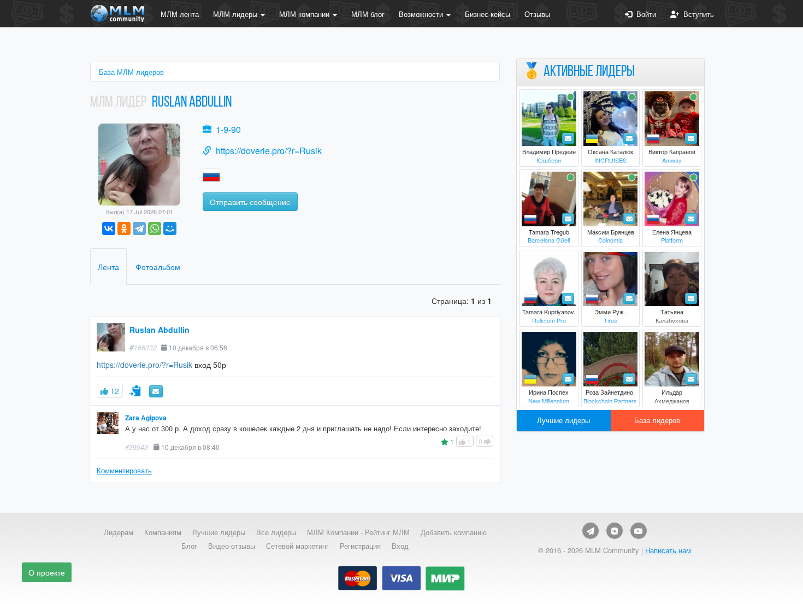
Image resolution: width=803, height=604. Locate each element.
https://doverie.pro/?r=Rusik (269, 150)
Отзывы (537, 14)
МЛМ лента (180, 14)
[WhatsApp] (154, 228)
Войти (644, 14)
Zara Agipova (146, 418)
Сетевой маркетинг (297, 546)
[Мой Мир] (169, 228)
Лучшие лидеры (563, 420)
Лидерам (118, 532)
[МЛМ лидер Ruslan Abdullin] (139, 163)
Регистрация (360, 546)
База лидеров (657, 420)
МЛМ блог (368, 14)
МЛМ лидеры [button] (236, 14)
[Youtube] (638, 531)
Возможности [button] (422, 14)
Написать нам (668, 550)
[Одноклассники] (124, 228)
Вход (400, 546)
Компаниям (162, 532)
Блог (189, 546)
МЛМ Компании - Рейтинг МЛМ (358, 532)
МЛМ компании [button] (305, 14)
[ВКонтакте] (108, 228)
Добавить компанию (454, 532)
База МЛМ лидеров (131, 72)
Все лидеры (276, 532)
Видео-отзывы (231, 546)
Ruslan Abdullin (159, 329)
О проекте (46, 572)
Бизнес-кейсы (487, 14)
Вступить (696, 14)
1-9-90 (228, 129)
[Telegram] (139, 228)
